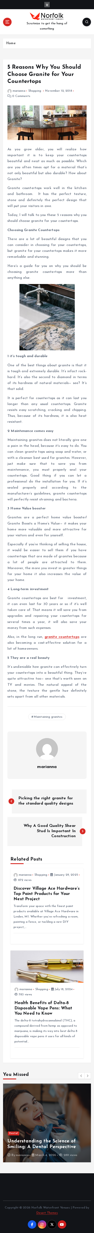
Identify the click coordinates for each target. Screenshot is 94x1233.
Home (11, 43)
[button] (81, 1075)
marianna (19, 91)
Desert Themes (47, 1213)
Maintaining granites (48, 717)
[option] (47, 1123)
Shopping (34, 91)
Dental (13, 1133)
